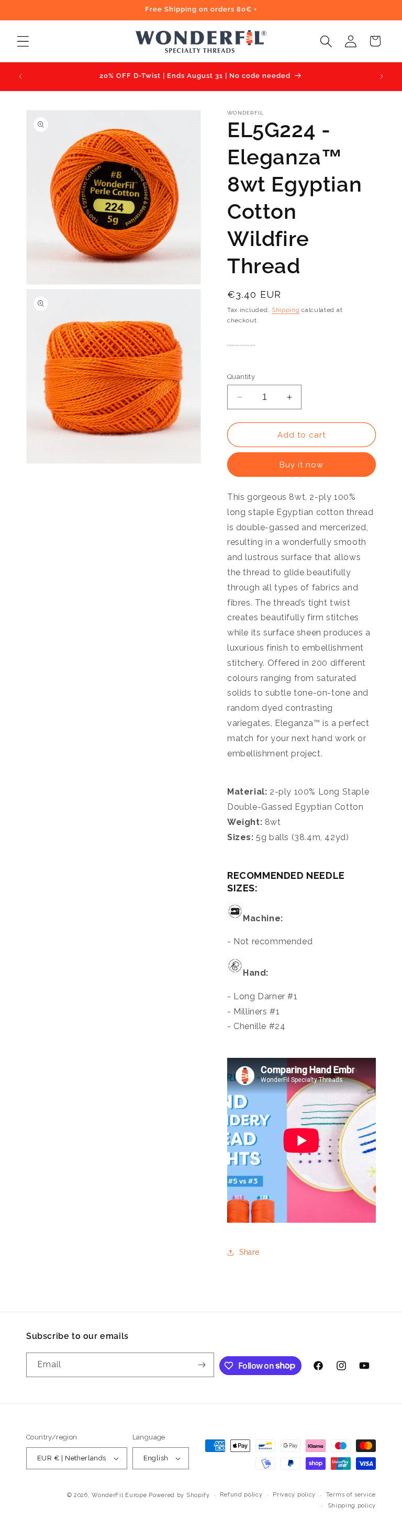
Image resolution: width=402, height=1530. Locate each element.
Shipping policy (352, 1505)
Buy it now (301, 465)
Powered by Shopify (179, 1495)
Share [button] (249, 1252)
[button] (22, 41)
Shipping (286, 310)
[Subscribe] (202, 1365)
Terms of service (351, 1494)
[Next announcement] (381, 76)
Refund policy (241, 1494)
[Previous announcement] (20, 76)
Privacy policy (294, 1494)
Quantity (241, 377)
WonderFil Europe (119, 1495)
